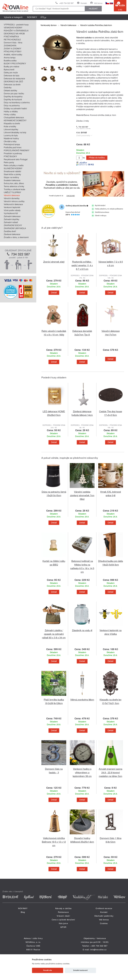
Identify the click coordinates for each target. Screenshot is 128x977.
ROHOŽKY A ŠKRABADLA (16, 30)
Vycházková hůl (11, 213)
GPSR (63, 927)
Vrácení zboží (63, 915)
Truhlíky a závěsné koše (14, 189)
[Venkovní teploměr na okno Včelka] (110, 626)
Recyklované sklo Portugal (16, 159)
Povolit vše (47, 970)
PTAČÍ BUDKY (10, 156)
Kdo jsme (63, 923)
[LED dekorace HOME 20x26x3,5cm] (53, 408)
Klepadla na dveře (12, 123)
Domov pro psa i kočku (14, 93)
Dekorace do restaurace (14, 78)
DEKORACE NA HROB (14, 33)
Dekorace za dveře (12, 84)
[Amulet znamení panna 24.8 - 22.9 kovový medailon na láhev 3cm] (110, 765)
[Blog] (43, 17)
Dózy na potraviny (12, 105)
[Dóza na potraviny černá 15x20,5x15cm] (53, 488)
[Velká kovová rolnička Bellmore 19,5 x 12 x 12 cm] (53, 834)
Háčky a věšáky (11, 111)
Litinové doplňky (11, 129)
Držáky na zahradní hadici (15, 108)
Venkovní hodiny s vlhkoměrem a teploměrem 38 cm (82, 772)
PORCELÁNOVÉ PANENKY (16, 150)
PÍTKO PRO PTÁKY (13, 51)
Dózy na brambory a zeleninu (17, 102)
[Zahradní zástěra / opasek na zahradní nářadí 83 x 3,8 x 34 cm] (53, 626)
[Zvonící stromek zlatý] (53, 258)
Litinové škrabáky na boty (15, 132)
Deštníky (8, 87)
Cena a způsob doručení (63, 919)
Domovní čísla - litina (13, 42)
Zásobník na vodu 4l (82, 630)
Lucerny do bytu (11, 135)
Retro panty (9, 162)
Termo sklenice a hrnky (14, 186)
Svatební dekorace (12, 180)
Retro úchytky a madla (14, 165)
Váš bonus (98, 3)
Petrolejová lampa (12, 144)
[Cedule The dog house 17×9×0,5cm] (110, 408)
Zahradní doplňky (11, 219)
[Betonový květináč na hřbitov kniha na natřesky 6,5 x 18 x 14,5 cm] (82, 557)
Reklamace (63, 912)
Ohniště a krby (10, 141)
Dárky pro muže (11, 72)
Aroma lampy (10, 57)
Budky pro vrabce (11, 66)
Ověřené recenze (104, 908)
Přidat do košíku (97, 157)
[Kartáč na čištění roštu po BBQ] (53, 557)
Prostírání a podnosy (13, 153)
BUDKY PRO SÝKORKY (15, 63)
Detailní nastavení (80, 970)
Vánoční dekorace (12, 195)
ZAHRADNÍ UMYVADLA (15, 228)
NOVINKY (32, 17)
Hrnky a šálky (10, 114)
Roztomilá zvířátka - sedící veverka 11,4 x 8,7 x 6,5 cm (82, 265)
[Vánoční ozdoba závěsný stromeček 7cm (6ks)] (82, 488)
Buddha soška (10, 60)
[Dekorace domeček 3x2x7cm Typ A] (82, 327)
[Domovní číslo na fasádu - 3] (53, 765)
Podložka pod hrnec (13, 147)
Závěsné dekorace (12, 234)
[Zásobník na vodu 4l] (82, 626)
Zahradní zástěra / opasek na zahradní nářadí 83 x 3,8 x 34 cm (54, 633)
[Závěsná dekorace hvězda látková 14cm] (82, 408)
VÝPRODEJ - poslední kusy (16, 24)
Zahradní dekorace (12, 216)
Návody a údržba (63, 908)
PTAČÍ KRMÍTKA (11, 36)
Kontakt (84, 3)
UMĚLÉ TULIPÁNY (12, 192)
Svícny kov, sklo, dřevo (14, 183)
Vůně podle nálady (12, 210)
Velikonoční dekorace (13, 204)
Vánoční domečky (12, 198)
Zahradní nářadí (11, 222)
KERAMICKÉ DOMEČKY (15, 120)
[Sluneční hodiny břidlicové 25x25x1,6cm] (82, 834)
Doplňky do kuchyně (13, 99)
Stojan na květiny (11, 177)
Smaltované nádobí (12, 171)
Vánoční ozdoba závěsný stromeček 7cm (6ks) (82, 495)
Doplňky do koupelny (13, 96)
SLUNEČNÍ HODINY (13, 168)
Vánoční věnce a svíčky (14, 201)
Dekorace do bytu (11, 75)
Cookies (104, 923)
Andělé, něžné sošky (13, 54)
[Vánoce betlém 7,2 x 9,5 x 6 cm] (110, 258)
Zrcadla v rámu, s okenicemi (16, 237)
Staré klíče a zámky (12, 174)
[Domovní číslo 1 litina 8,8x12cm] (110, 834)
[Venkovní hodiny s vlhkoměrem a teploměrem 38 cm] (82, 765)
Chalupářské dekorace (14, 117)
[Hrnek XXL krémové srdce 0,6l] (110, 488)
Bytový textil (9, 69)
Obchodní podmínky (104, 915)
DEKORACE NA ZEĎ (13, 81)
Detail (54, 292)
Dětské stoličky (10, 90)
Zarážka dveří (10, 231)
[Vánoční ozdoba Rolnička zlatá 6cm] (57, 61)
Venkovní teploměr (12, 207)
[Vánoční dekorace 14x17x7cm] (110, 327)
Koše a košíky (10, 126)
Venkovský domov (48, 25)
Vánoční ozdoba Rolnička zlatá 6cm (96, 25)
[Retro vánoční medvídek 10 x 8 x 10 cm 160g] (53, 327)
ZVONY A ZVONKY (12, 48)
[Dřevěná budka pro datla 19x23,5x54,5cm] (110, 557)
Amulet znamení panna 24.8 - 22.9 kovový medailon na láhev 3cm (110, 772)
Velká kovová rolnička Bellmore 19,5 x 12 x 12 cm (54, 841)
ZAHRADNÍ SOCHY (13, 225)
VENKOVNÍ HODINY (13, 27)
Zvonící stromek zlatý (53, 261)
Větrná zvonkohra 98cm (82, 699)
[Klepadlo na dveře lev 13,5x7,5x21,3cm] (110, 696)
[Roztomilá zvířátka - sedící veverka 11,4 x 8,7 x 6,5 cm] (82, 258)
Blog (23, 912)
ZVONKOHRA (10, 45)
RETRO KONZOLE (12, 39)
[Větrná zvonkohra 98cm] (82, 696)
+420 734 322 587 (66, 3)
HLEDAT (93, 8)
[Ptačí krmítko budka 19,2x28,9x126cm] (53, 696)
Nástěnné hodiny (11, 138)
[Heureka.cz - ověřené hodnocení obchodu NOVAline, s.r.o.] (11, 297)
